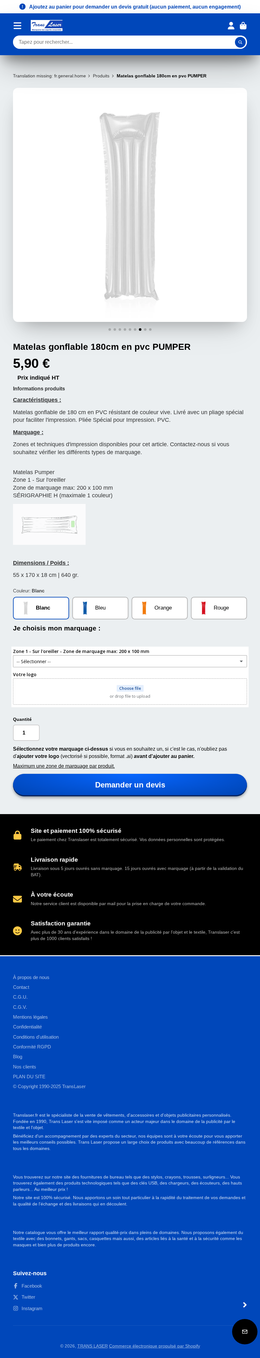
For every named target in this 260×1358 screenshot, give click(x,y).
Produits (101, 75)
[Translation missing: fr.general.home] (46, 25)
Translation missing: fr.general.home (49, 75)
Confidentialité (27, 1026)
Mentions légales (30, 1017)
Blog (17, 1056)
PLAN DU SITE (29, 1076)
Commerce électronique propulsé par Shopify (154, 1345)
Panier (243, 25)
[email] (244, 1331)
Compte (231, 25)
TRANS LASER (92, 1345)
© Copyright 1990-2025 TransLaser (49, 1086)
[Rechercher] (240, 42)
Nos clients (24, 1066)
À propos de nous (31, 977)
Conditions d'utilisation (36, 1037)
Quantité (22, 719)
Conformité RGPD (32, 1046)
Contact (21, 987)
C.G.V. (20, 1007)
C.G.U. (20, 997)
